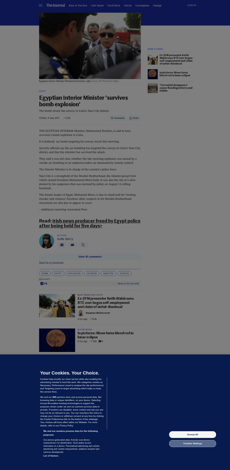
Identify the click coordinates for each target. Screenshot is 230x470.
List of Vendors (50, 456)
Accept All (192, 434)
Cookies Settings (192, 443)
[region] (115, 412)
